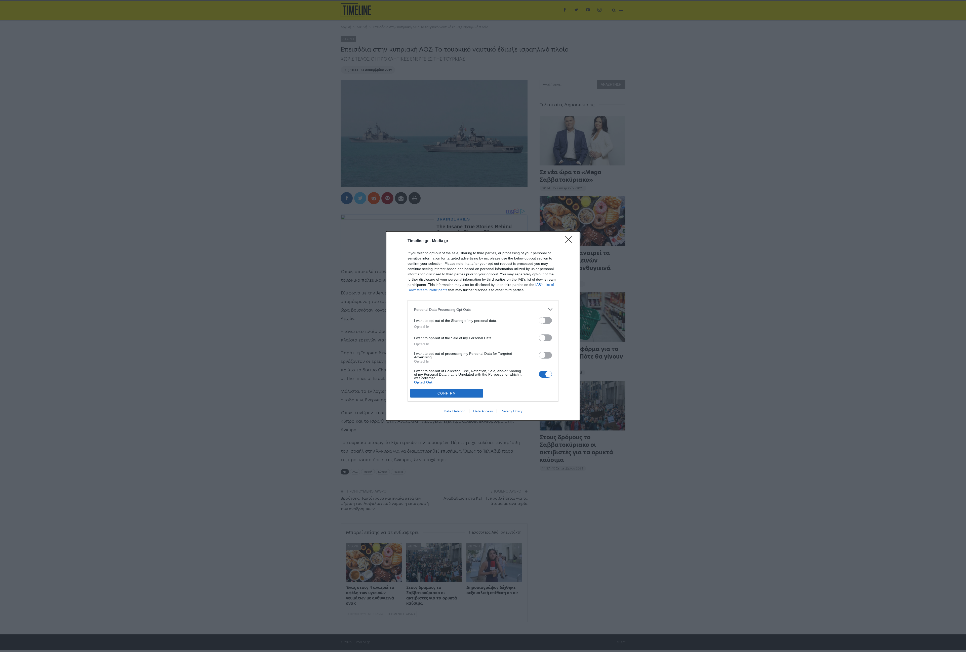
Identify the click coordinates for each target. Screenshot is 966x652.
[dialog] (483, 326)
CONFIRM (446, 393)
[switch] (545, 320)
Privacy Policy (511, 411)
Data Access (483, 411)
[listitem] (483, 309)
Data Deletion (454, 411)
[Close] (570, 241)
